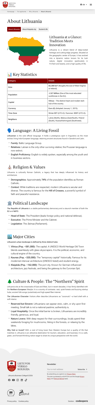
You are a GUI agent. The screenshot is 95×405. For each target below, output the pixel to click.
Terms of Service (59, 378)
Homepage (10, 11)
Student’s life (43, 29)
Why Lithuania (33, 11)
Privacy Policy (71, 374)
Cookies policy (23, 401)
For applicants (21, 11)
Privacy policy (12, 401)
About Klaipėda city (29, 29)
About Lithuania (14, 29)
